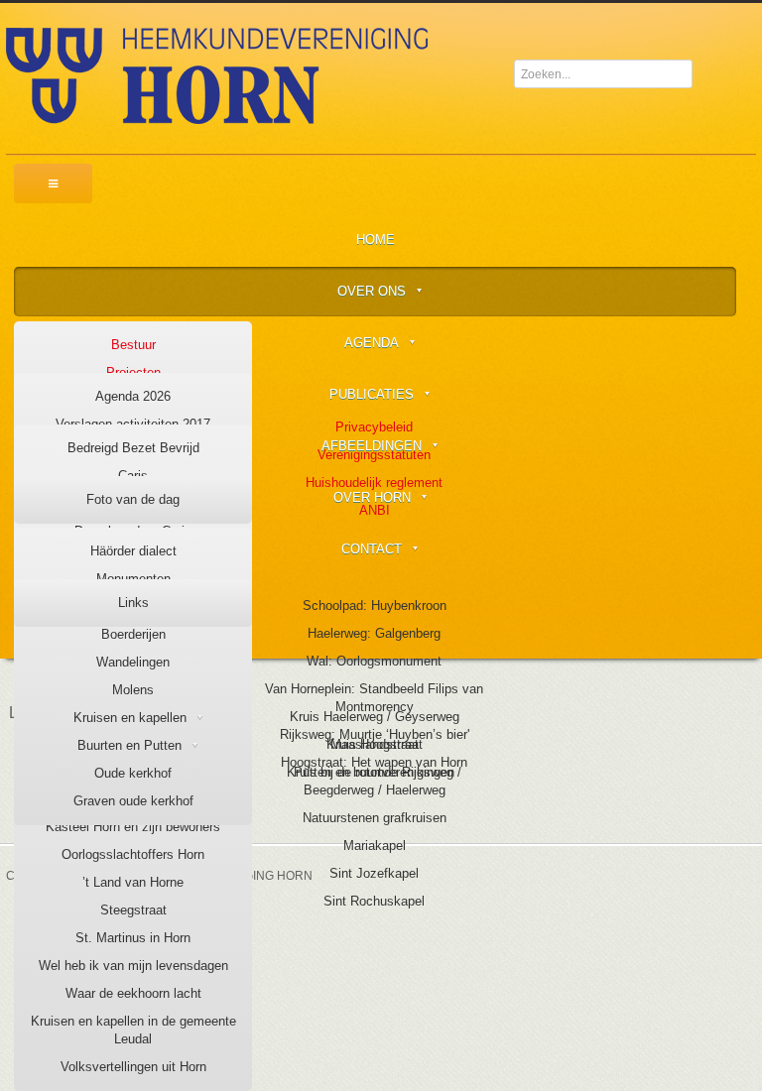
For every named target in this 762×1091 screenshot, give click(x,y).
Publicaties (371, 394)
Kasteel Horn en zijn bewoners (133, 826)
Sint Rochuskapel (374, 901)
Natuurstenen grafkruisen (374, 817)
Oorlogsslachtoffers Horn (133, 854)
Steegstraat (133, 910)
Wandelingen (133, 662)
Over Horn (372, 497)
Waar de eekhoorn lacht (133, 993)
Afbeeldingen (371, 445)
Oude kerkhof (133, 773)
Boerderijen (133, 634)
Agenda (371, 342)
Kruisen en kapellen (130, 717)
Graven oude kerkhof (133, 800)
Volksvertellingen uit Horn (133, 1066)
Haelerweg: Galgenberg (374, 633)
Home (375, 239)
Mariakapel (374, 845)
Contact (371, 549)
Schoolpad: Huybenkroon (374, 605)
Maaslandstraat (374, 744)
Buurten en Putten (129, 745)
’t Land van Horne (133, 882)
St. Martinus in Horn (132, 937)
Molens (133, 689)
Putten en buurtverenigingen (374, 772)
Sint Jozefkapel (374, 873)
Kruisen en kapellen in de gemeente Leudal (133, 1030)
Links (133, 602)
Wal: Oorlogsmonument (374, 661)
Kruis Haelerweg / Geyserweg (374, 716)
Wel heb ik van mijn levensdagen (133, 965)
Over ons (371, 291)
